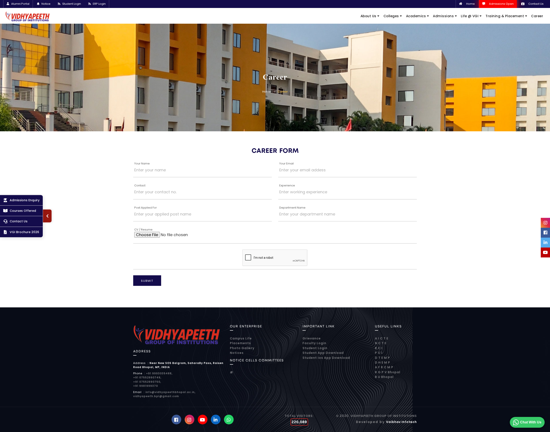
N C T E (380, 343)
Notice (45, 4)
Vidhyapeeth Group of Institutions (384, 416)
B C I (378, 348)
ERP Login (99, 4)
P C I (378, 353)
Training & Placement (505, 16)
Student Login (71, 4)
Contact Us (536, 4)
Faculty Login (314, 343)
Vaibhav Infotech (401, 422)
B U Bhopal (384, 377)
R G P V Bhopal (387, 372)
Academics (416, 16)
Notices (237, 353)
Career (537, 16)
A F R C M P (384, 367)
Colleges (391, 16)
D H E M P (382, 362)
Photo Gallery (242, 348)
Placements (240, 343)
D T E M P (382, 358)
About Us (369, 16)
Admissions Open (501, 4)
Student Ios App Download (326, 358)
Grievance (311, 338)
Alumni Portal (20, 4)
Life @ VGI (470, 16)
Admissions (444, 16)
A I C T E (381, 338)
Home (470, 4)
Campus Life (241, 338)
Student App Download (323, 353)
